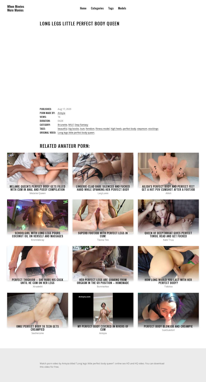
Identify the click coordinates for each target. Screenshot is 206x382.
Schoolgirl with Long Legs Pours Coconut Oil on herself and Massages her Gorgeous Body (37, 236)
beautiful (62, 128)
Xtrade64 (37, 286)
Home (83, 8)
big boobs (73, 128)
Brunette (62, 124)
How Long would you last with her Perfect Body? (168, 281)
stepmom (142, 128)
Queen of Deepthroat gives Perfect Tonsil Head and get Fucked (168, 234)
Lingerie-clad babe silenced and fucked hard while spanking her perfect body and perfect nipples (103, 189)
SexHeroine (38, 333)
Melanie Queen (38, 193)
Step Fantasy (81, 124)
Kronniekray (37, 239)
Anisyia (61, 113)
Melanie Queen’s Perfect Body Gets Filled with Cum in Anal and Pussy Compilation (37, 188)
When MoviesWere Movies (15, 8)
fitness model (103, 128)
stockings (153, 128)
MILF (71, 124)
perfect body (129, 128)
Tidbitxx (168, 286)
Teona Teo (103, 239)
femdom (90, 128)
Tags (111, 8)
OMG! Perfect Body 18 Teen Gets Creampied (37, 327)
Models (122, 8)
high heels (116, 128)
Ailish (168, 193)
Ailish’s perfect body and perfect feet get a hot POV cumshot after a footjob (168, 188)
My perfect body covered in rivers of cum (103, 327)
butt (82, 128)
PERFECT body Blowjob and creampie (168, 326)
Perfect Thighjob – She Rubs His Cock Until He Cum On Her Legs (37, 281)
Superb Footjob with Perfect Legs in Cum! (103, 234)
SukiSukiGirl (168, 330)
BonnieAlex (103, 286)
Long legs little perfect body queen (76, 132)
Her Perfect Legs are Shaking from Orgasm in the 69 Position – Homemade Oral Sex (103, 283)
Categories (97, 8)
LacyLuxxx (103, 193)
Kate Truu (168, 239)
